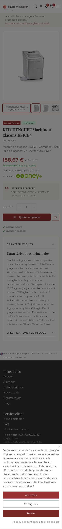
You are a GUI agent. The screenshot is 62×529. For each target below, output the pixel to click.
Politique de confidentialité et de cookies (35, 521)
